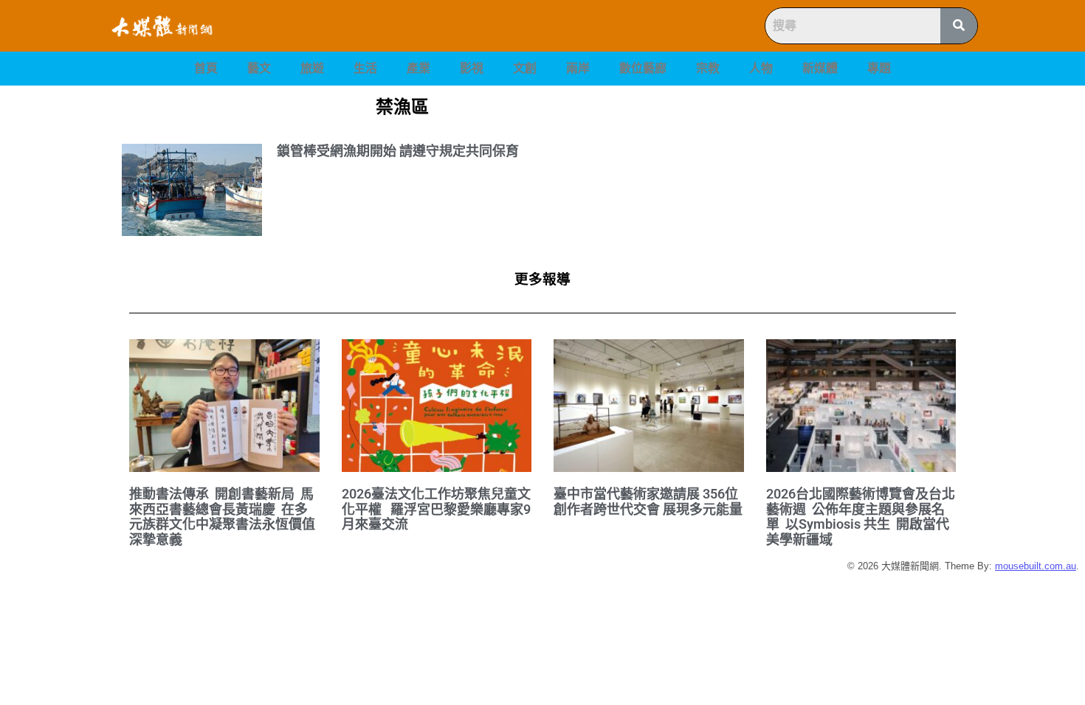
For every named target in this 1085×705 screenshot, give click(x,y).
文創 (525, 68)
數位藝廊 (642, 68)
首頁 (206, 68)
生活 (365, 68)
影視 (471, 68)
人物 (761, 68)
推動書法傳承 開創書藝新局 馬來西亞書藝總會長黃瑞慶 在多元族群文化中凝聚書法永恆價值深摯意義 (222, 516)
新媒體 (820, 68)
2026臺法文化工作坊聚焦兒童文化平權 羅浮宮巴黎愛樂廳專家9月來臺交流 (436, 509)
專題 (879, 68)
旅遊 (312, 68)
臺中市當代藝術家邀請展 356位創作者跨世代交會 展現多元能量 (648, 501)
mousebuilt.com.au (1035, 566)
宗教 (708, 68)
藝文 (259, 68)
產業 (418, 68)
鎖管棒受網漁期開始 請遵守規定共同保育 (398, 151)
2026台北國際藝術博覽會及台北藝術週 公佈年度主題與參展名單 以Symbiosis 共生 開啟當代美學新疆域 (860, 516)
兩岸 (578, 68)
